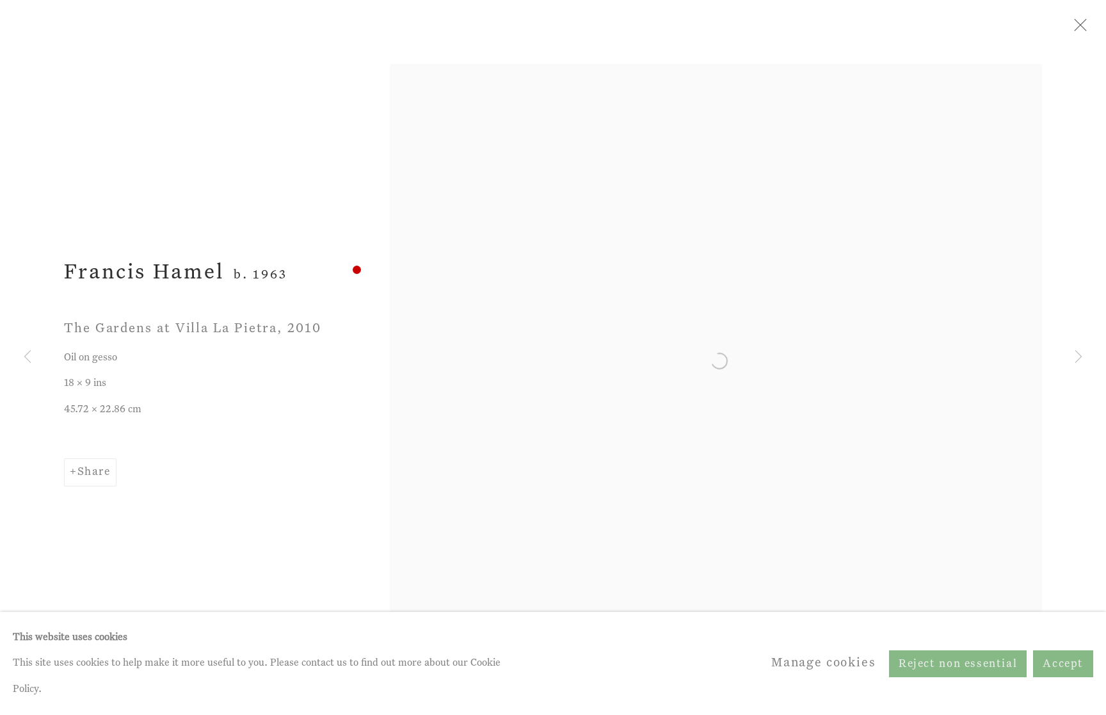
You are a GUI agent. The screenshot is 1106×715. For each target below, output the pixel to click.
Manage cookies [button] (823, 663)
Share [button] (94, 472)
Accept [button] (1063, 663)
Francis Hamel (144, 272)
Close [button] (1077, 28)
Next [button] (1078, 358)
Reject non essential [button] (958, 663)
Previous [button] (27, 358)
